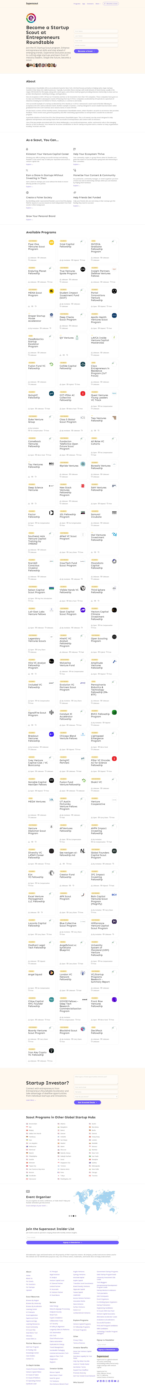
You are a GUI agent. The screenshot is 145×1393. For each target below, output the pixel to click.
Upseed (29, 1290)
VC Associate (54, 1289)
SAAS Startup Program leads (106, 1274)
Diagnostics (54, 1359)
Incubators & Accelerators (106, 1320)
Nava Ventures (78, 1304)
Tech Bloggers (102, 1282)
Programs (77, 4)
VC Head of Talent (32, 1375)
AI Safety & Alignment (57, 1327)
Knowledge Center (32, 1353)
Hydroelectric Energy (57, 1344)
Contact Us (30, 1359)
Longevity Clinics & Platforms (59, 1329)
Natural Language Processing (60, 1309)
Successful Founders (104, 1323)
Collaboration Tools (56, 1321)
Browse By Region (32, 1300)
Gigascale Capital (79, 1289)
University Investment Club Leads (106, 1278)
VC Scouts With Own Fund (105, 1311)
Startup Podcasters (103, 1305)
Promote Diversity (79, 1373)
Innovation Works (79, 1301)
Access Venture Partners (81, 1298)
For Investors (30, 1284)
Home (28, 1275)
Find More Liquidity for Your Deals (82, 1357)
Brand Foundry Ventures (81, 1286)
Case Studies (30, 1356)
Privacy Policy (78, 1340)
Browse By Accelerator (34, 1306)
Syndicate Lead (31, 1384)
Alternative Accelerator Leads (107, 1317)
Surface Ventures (79, 1307)
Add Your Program (32, 1347)
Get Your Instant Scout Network (84, 1376)
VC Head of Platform (33, 1378)
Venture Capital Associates (106, 1314)
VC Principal (54, 1272)
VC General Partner (56, 1283)
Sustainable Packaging (57, 1350)
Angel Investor (55, 1274)
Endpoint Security (56, 1312)
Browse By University (33, 1303)
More (97, 4)
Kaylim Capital (78, 1280)
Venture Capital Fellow (33, 1372)
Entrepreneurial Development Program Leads (107, 1286)
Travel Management (56, 1347)
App (83, 4)
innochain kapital (78, 1277)
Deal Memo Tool (31, 1333)
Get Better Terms (79, 1367)
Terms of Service (79, 1343)
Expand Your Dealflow (80, 1370)
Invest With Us (31, 1339)
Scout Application (32, 1315)
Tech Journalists (102, 1293)
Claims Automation (56, 1341)
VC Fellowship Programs (81, 1327)
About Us (29, 1278)
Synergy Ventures (79, 1274)
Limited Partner (55, 1286)
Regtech (52, 1362)
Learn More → (31, 1100)
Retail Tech (53, 1315)
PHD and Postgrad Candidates (107, 1326)
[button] (98, 3)
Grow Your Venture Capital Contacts (82, 1352)
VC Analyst (53, 1277)
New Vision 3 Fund (56, 1375)
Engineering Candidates (105, 1308)
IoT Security (54, 1324)
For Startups (30, 1287)
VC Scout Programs (79, 1330)
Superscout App (31, 1321)
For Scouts (29, 1281)
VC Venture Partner (56, 1292)
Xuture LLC (77, 1310)
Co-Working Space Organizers (107, 1302)
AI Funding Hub (31, 1350)
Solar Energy (54, 1306)
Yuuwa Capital (78, 1292)
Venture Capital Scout (57, 1280)
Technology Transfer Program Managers (107, 1332)
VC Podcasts (30, 1312)
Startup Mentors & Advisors (106, 1290)
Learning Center (31, 1309)
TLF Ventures (54, 1381)
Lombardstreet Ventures (81, 1313)
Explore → (29, 164)
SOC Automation (55, 1332)
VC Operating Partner (33, 1381)
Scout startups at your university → (38, 1208)
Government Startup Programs (107, 1272)
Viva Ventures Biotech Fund (59, 1384)
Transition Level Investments (83, 1283)
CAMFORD (76, 1295)
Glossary (29, 1336)
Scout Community (32, 1327)
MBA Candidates (102, 1329)
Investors (90, 4)
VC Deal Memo (55, 1295)
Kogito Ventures (78, 1272)
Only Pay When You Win (81, 1361)
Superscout (32, 3)
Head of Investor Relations (35, 1369)
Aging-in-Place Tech (56, 1356)
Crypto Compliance (56, 1318)
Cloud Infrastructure (56, 1338)
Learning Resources (33, 1324)
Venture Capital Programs (82, 1324)
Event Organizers (103, 1299)
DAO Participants (103, 1296)
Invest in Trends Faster (81, 1364)
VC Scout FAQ (30, 1330)
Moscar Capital (55, 1372)
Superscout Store (32, 1318)
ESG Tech (53, 1335)
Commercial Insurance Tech (59, 1353)
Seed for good (54, 1378)
